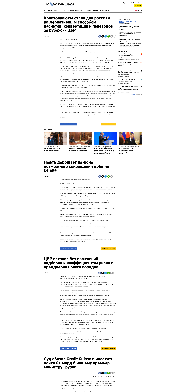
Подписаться (93, 204)
